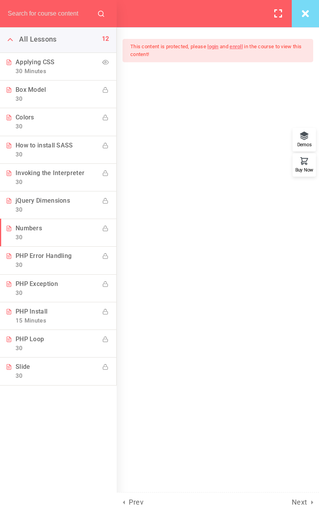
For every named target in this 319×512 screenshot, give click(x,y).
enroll (236, 46)
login (213, 46)
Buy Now (304, 169)
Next (299, 502)
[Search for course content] (101, 13)
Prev (136, 502)
